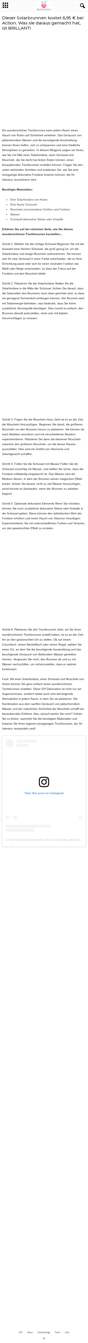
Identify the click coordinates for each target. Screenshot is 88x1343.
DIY (21, 1332)
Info (67, 1332)
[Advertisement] (44, 79)
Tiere (57, 1332)
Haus (30, 1332)
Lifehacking (43, 1332)
